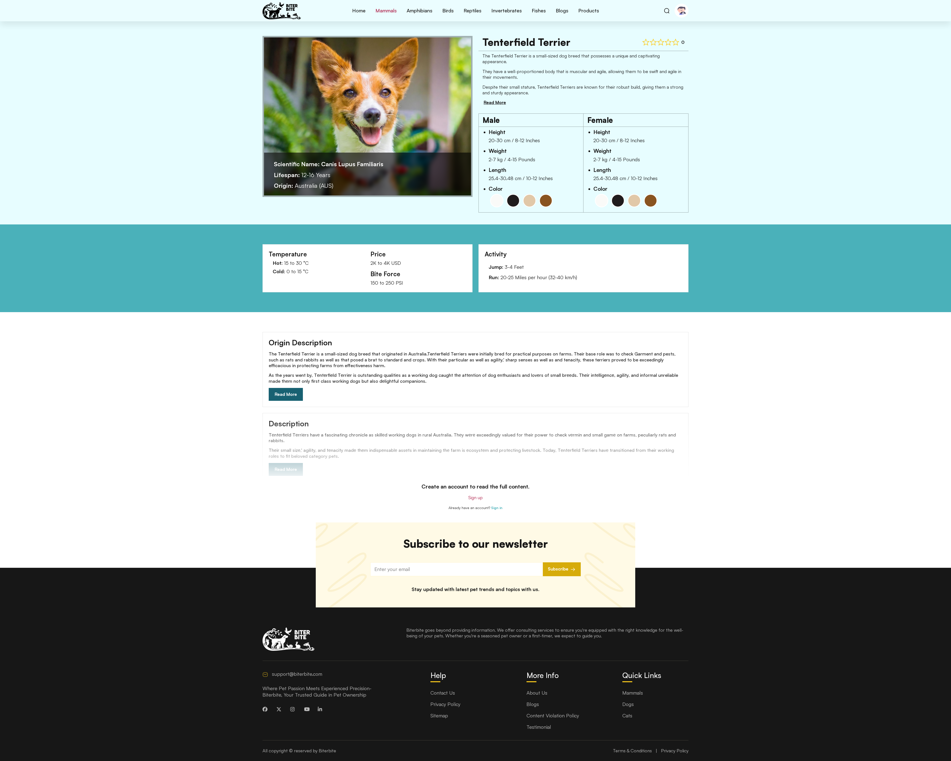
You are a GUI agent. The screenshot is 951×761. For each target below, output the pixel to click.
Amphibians (419, 10)
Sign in (496, 508)
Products (588, 10)
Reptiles (472, 10)
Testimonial (539, 727)
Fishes (539, 10)
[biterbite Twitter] (279, 709)
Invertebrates (506, 10)
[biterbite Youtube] (307, 709)
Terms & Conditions (632, 750)
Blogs (562, 10)
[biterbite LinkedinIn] (321, 709)
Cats (627, 715)
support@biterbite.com (297, 674)
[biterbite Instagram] (293, 709)
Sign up (475, 497)
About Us (537, 693)
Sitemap (439, 715)
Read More (286, 394)
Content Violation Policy (553, 715)
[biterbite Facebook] (266, 709)
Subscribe (558, 568)
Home (359, 10)
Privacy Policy (445, 704)
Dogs (628, 704)
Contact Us (442, 693)
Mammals (386, 10)
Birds (448, 10)
